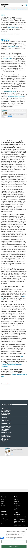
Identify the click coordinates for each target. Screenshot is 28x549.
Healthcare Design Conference (16, 96)
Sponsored (3, 505)
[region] (14, 538)
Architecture (16, 501)
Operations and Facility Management (18, 507)
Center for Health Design (10, 91)
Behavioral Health (17, 503)
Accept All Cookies (14, 546)
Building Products (4, 516)
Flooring (2, 518)
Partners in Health (7, 58)
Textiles (2, 523)
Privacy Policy (14, 538)
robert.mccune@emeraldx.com (20, 525)
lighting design (8, 8)
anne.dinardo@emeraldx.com (20, 519)
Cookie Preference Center (14, 541)
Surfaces (2, 521)
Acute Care (16, 499)
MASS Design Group (13, 27)
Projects (2, 501)
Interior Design (17, 505)
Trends (2, 503)
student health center (17, 8)
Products (2, 499)
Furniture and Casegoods (5, 519)
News (3, 15)
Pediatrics (16, 509)
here (22, 356)
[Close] (26, 529)
